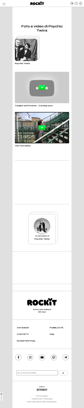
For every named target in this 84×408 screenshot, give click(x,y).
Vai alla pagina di (42, 237)
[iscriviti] (63, 373)
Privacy (1, 397)
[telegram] (66, 357)
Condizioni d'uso (37, 399)
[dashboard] (80, 3)
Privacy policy (48, 399)
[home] (37, 3)
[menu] (3, 3)
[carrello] (72, 3)
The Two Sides (23, 146)
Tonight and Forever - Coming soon (34, 105)
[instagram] (30, 357)
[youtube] (42, 357)
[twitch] (54, 357)
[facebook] (18, 357)
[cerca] (76, 3)
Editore (41, 388)
